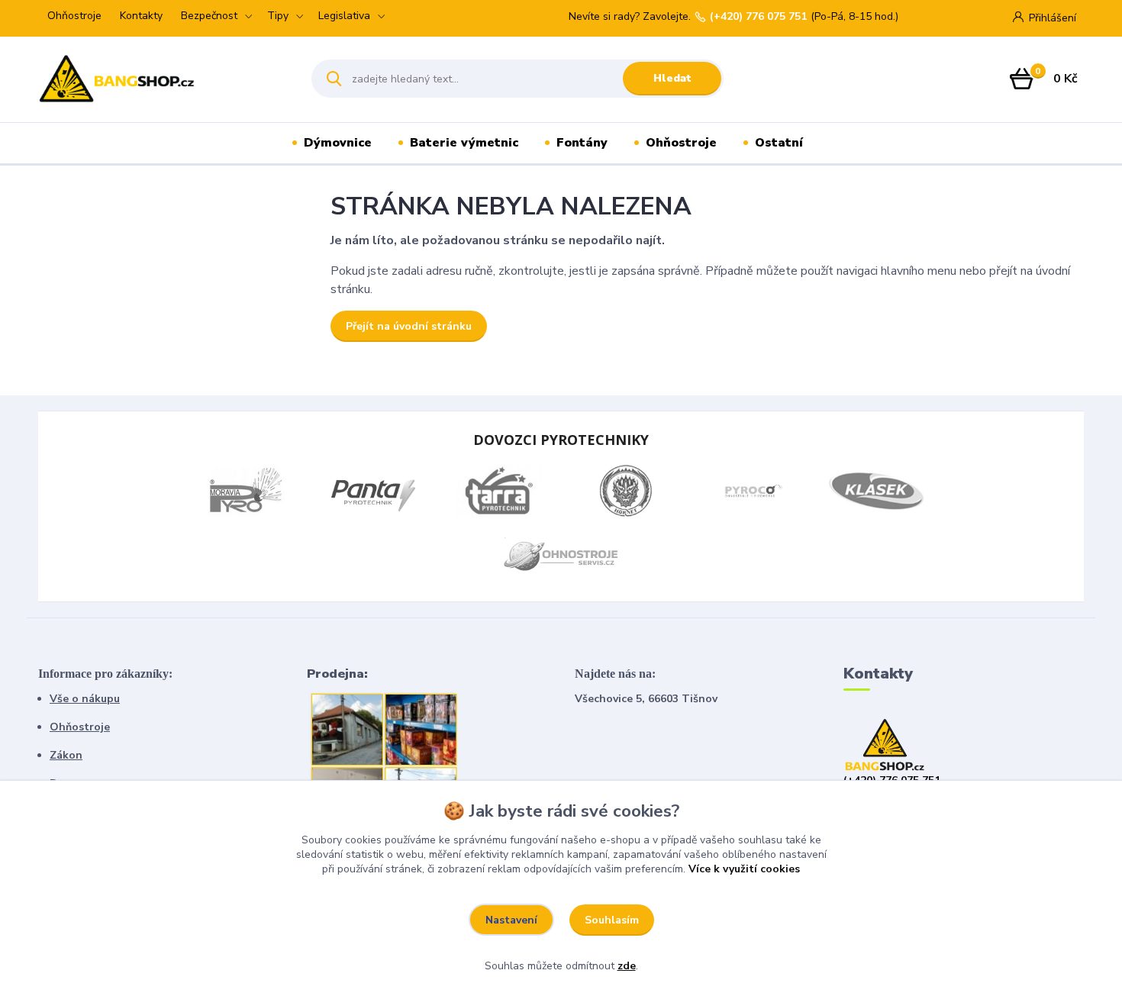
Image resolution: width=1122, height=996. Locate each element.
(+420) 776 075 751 (758, 17)
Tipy (278, 15)
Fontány (582, 142)
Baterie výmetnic (464, 142)
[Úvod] (161, 78)
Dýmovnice (338, 142)
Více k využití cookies (744, 869)
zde (626, 966)
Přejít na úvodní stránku (409, 326)
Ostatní (779, 142)
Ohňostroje (74, 15)
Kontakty (141, 15)
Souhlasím (612, 920)
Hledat (672, 78)
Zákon (66, 755)
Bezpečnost (209, 15)
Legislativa (344, 15)
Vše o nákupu (85, 698)
